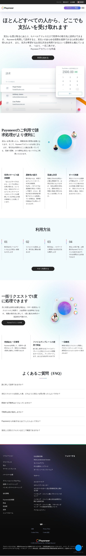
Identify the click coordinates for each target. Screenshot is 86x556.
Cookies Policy (35, 532)
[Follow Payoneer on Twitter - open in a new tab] (66, 460)
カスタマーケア (39, 482)
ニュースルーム (8, 513)
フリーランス (7, 462)
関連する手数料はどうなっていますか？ (17, 403)
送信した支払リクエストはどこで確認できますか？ (21, 430)
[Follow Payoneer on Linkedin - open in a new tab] (73, 460)
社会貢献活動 (38, 456)
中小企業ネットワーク (41, 466)
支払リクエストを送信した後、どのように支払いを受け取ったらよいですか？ (31, 394)
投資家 (5, 506)
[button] (78, 548)
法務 (32, 529)
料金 (4, 503)
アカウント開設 (72, 8)
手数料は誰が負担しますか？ (12, 412)
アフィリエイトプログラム (12, 481)
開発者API (65, 2)
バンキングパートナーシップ (12, 487)
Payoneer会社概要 (8, 499)
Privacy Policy (46, 529)
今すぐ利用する (43, 269)
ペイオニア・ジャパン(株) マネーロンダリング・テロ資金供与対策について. (47, 506)
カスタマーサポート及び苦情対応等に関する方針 (48, 489)
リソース (59, 2)
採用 (4, 509)
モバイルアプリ (39, 463)
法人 (4, 465)
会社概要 (72, 2)
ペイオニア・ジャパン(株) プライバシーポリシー (48, 495)
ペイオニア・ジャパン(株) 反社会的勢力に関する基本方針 (48, 500)
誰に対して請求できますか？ (12, 384)
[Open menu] (82, 8)
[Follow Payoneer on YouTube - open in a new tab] (76, 460)
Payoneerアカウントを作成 (14, 322)
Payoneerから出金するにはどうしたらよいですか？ (21, 421)
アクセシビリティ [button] (40, 510)
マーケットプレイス (9, 469)
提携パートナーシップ (10, 484)
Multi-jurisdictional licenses (42, 460)
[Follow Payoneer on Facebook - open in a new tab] (69, 460)
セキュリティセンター (41, 485)
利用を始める (43, 58)
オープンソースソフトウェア (43, 470)
